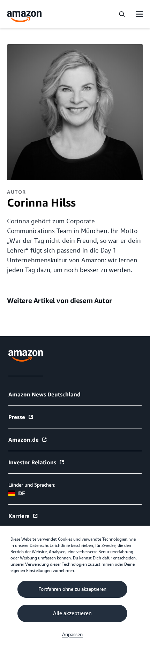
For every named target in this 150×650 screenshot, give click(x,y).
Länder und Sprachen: (31, 485)
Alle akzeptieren (72, 613)
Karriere (19, 515)
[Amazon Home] (24, 16)
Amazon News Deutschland (44, 394)
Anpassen (72, 634)
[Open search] (122, 14)
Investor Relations (32, 462)
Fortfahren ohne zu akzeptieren (72, 589)
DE (21, 493)
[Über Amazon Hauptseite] (25, 356)
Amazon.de (23, 439)
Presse (16, 416)
